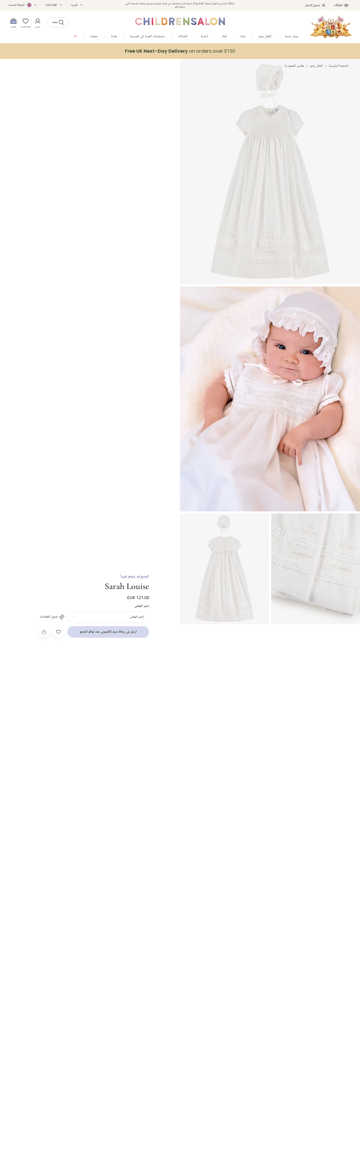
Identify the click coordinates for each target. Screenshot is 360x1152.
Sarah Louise (127, 586)
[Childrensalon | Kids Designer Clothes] (331, 26)
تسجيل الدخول (312, 5)
